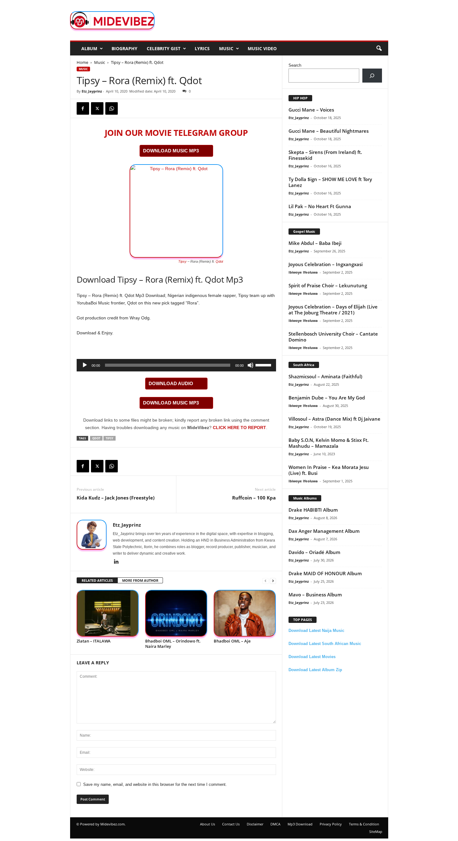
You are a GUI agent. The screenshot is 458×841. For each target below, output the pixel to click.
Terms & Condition (364, 824)
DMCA (275, 824)
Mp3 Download (300, 824)
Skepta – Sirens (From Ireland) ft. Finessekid (325, 155)
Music (226, 48)
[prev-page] (265, 580)
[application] (176, 365)
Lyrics (202, 48)
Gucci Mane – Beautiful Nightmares (329, 131)
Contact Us (231, 824)
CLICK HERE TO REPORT (239, 427)
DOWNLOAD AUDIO (171, 383)
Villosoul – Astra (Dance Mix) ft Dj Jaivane (334, 419)
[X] (97, 108)
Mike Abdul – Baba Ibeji (315, 243)
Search (295, 65)
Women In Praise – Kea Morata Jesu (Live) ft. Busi (329, 470)
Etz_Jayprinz (92, 91)
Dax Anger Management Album (324, 531)
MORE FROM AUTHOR (140, 580)
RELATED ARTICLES (97, 580)
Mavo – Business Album (315, 594)
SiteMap (375, 831)
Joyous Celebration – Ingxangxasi (326, 264)
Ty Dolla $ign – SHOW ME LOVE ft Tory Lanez (330, 182)
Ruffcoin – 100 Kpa (254, 498)
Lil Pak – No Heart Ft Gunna (320, 206)
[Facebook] (83, 108)
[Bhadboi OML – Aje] (245, 613)
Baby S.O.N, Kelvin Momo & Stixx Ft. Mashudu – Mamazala (329, 443)
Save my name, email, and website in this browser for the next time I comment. (155, 784)
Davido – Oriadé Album (314, 552)
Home (82, 62)
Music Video (262, 48)
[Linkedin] (116, 562)
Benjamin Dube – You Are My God (327, 397)
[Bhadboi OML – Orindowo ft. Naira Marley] (176, 613)
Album (89, 48)
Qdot (219, 261)
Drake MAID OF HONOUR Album (325, 573)
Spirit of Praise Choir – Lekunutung (328, 285)
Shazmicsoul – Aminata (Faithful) (325, 376)
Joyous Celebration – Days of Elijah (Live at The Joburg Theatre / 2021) (333, 309)
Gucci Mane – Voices (311, 110)
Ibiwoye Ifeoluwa (303, 272)
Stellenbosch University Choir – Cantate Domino (333, 337)
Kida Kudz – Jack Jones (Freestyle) (116, 498)
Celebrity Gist (163, 48)
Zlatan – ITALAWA (94, 641)
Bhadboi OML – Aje (232, 641)
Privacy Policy (331, 824)
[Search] (372, 76)
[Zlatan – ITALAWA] (108, 613)
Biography (124, 48)
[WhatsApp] (111, 108)
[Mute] (250, 365)
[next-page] (273, 580)
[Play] (85, 365)
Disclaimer (255, 824)
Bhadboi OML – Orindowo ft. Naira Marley (173, 643)
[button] (379, 48)
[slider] (264, 364)
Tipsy (182, 261)
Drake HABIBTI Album (313, 510)
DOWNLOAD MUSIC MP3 (171, 150)
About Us (207, 824)
